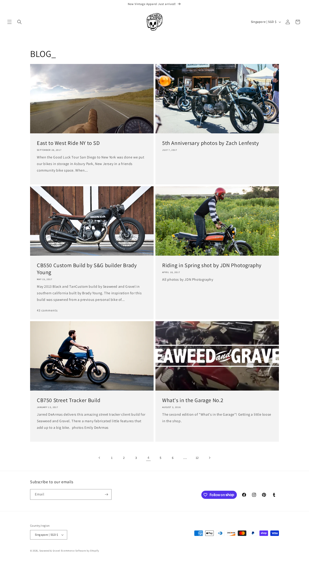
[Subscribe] (106, 494)
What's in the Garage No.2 (192, 400)
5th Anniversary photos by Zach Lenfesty (210, 142)
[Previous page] (100, 458)
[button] (9, 22)
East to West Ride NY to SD (68, 142)
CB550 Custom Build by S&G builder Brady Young (87, 269)
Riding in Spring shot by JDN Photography (211, 265)
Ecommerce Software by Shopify (80, 550)
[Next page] (209, 458)
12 (197, 458)
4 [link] (148, 457)
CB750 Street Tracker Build (68, 400)
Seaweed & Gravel (49, 550)
